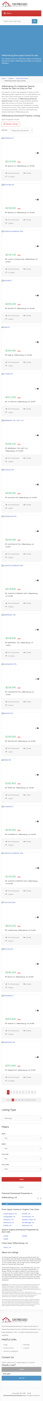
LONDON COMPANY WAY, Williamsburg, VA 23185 (22, 594)
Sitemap (26, 1345)
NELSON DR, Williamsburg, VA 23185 (21, 741)
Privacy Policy (8, 1348)
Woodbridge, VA (28, 1222)
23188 (24, 1236)
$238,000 (11, 493)
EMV (19, 162)
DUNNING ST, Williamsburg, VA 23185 (21, 834)
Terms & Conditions (10, 1351)
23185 (5, 1236)
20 (13, 1100)
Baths (4, 1144)
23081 (5, 1239)
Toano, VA (7, 1247)
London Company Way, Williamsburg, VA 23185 (21, 260)
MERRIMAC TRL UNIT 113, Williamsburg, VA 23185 (17, 449)
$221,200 (11, 397)
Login (5, 1345)
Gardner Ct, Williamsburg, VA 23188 (20, 1023)
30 (16, 1100)
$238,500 (11, 687)
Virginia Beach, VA (10, 1214)
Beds (3, 1134)
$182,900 (11, 783)
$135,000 (11, 876)
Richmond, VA (8, 1222)
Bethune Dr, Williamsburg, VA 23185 (21, 213)
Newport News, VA (29, 1220)
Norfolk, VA (26, 1214)
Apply (21, 1179)
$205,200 (11, 304)
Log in (21, 1369)
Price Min (5, 1154)
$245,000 (11, 540)
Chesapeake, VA (9, 1217)
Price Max (5, 1164)
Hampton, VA (8, 1220)
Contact (26, 1348)
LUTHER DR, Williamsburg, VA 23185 (21, 402)
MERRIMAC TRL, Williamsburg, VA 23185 (19, 644)
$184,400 (11, 350)
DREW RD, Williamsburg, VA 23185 (20, 788)
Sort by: (4, 130)
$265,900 (11, 1019)
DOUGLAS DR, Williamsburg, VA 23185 (22, 497)
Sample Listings (12, 124)
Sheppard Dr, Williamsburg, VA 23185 (21, 1070)
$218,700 (11, 255)
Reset (21, 1187)
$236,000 (11, 830)
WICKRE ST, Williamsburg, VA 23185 (21, 308)
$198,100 (11, 444)
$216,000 (11, 161)
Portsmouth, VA (28, 1217)
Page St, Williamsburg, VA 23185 (19, 355)
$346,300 (11, 972)
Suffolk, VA (7, 1225)
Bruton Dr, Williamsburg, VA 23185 (20, 977)
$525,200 (11, 926)
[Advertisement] (21, 40)
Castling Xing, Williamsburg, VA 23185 (21, 930)
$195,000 (11, 737)
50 (22, 1100)
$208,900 (11, 638)
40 (19, 1100)
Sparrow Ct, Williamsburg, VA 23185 (21, 166)
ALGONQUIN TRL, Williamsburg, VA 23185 (20, 545)
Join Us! (21, 1378)
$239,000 (11, 208)
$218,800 (11, 589)
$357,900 (11, 1065)
